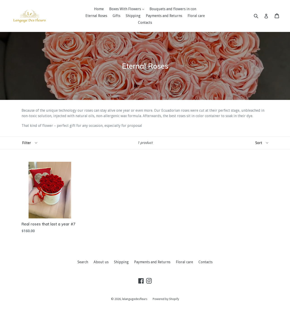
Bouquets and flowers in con (173, 9)
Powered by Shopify (166, 299)
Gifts (116, 16)
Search (82, 262)
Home (99, 9)
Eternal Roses (96, 16)
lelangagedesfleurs (134, 299)
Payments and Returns (164, 16)
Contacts (145, 22)
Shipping (133, 16)
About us (101, 262)
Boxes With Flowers (125, 9)
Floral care (196, 16)
